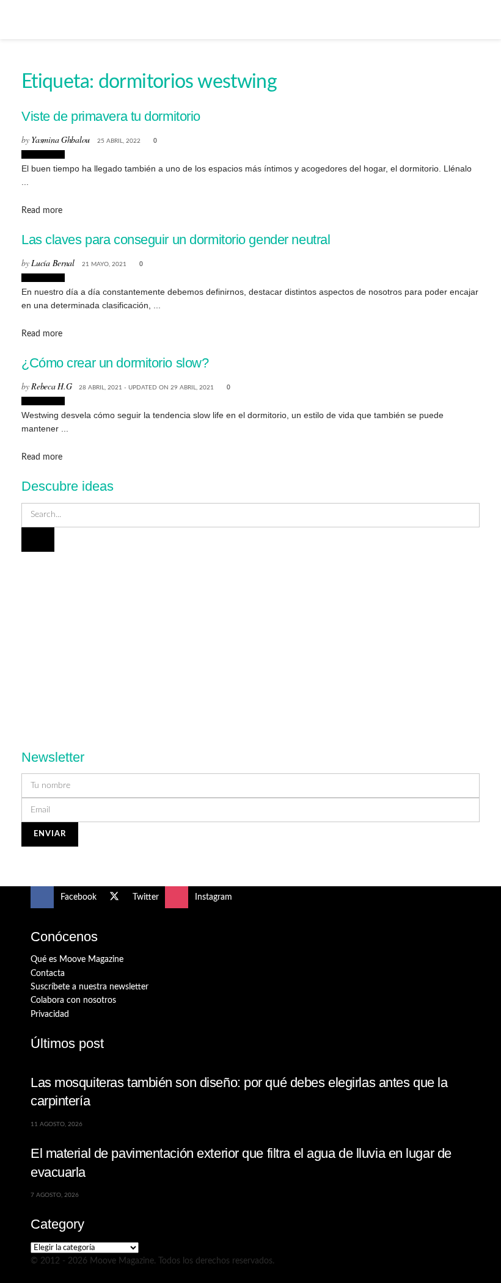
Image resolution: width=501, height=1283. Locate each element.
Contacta (48, 973)
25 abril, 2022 (119, 141)
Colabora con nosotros (73, 1000)
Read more (41, 210)
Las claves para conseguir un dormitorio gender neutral (175, 239)
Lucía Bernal (53, 263)
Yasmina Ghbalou (60, 139)
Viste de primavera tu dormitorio (110, 116)
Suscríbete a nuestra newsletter (89, 987)
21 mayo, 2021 (104, 264)
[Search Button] (465, 19)
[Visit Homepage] (250, 19)
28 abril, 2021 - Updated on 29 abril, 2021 (146, 388)
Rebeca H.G (51, 386)
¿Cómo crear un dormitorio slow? (114, 362)
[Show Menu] (36, 19)
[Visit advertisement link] (250, 643)
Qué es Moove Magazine (77, 959)
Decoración (43, 154)
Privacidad (50, 1014)
